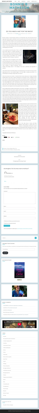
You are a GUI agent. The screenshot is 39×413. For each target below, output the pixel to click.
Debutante (10, 310)
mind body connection (7, 370)
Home (15, 1)
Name (5, 206)
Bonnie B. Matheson (7, 1)
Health (4, 361)
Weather (4, 390)
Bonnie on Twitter (6, 401)
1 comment (29, 33)
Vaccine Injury (5, 388)
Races (19, 149)
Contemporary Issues (7, 345)
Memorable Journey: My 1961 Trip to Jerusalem (20, 314)
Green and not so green (7, 356)
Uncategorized (5, 386)
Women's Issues (6, 393)
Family (8, 148)
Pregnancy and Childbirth (7, 377)
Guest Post (5, 359)
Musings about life (13, 148)
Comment (6, 191)
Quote (4, 379)
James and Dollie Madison (8, 149)
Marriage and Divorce (7, 368)
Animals (5, 148)
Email (5, 211)
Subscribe (23, 1)
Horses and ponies (6, 365)
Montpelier (15, 149)
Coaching (4, 343)
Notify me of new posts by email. (10, 223)
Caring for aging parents (7, 340)
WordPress (22, 410)
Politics (4, 374)
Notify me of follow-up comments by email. (12, 221)
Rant (4, 381)
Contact (28, 1)
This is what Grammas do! (12, 307)
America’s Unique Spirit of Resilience (16, 305)
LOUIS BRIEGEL (6, 305)
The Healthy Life (6, 384)
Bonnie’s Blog (34, 1)
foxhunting (5, 354)
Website (5, 216)
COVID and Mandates (6, 347)
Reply (5, 181)
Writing (4, 395)
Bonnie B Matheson (22, 33)
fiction (4, 352)
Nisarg (29, 410)
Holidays (4, 363)
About (19, 1)
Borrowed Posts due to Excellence (9, 338)
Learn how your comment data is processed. (24, 228)
